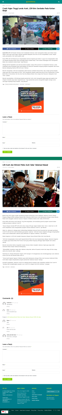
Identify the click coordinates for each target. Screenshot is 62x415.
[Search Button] (58, 2)
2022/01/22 (5, 13)
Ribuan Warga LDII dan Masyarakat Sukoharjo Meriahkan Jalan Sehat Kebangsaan (21, 395)
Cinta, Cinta (19, 391)
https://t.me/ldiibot (51, 399)
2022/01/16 (5, 167)
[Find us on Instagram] (57, 410)
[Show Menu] (3, 2)
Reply (9, 306)
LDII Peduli (27, 84)
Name (4, 137)
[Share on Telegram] (58, 49)
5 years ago (16, 302)
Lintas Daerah (8, 5)
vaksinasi (13, 266)
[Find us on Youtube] (58, 410)
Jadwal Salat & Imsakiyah (37, 394)
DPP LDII (7, 410)
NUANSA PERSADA (35, 400)
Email (4, 143)
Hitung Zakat (34, 396)
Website (33, 142)
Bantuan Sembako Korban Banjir (12, 84)
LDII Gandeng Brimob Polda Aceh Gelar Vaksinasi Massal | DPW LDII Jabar (24, 317)
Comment (5, 122)
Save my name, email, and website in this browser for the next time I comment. (20, 148)
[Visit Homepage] (31, 2)
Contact (33, 393)
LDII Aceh (22, 84)
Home (4, 5)
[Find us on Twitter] (55, 410)
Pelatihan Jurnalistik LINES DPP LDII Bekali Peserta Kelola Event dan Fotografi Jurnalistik (23, 401)
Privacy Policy (34, 398)
